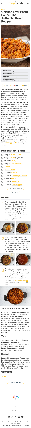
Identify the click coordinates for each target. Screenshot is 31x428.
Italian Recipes (15, 410)
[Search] (28, 3)
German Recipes (15, 412)
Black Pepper (17, 185)
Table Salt (15, 182)
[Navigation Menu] (2, 3)
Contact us (15, 406)
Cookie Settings (6, 425)
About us (15, 401)
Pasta (3, 9)
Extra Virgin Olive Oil (19, 176)
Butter (13, 179)
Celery (13, 161)
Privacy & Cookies (16, 425)
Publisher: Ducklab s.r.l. (20, 421)
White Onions (10, 170)
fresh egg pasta (11, 143)
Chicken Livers (16, 155)
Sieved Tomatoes (17, 164)
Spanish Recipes (16, 408)
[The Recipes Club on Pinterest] (19, 417)
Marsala (14, 173)
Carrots (8, 167)
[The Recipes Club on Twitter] (15, 417)
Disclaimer (26, 425)
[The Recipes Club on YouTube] (22, 417)
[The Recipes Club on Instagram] (12, 417)
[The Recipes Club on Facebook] (9, 417)
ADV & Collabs (15, 403)
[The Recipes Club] (15, 3)
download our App (21, 281)
